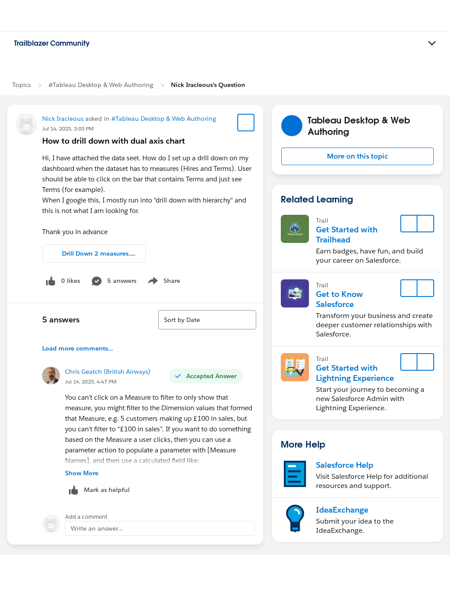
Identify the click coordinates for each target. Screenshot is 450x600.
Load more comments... (77, 348)
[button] (357, 156)
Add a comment (86, 516)
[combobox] (207, 319)
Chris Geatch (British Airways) (107, 372)
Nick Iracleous (62, 119)
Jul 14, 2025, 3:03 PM (68, 128)
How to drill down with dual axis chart (113, 141)
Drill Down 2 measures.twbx (103, 253)
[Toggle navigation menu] (432, 43)
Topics (21, 85)
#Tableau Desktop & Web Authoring (100, 85)
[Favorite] (246, 122)
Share (163, 282)
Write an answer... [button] (97, 528)
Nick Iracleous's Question (208, 85)
